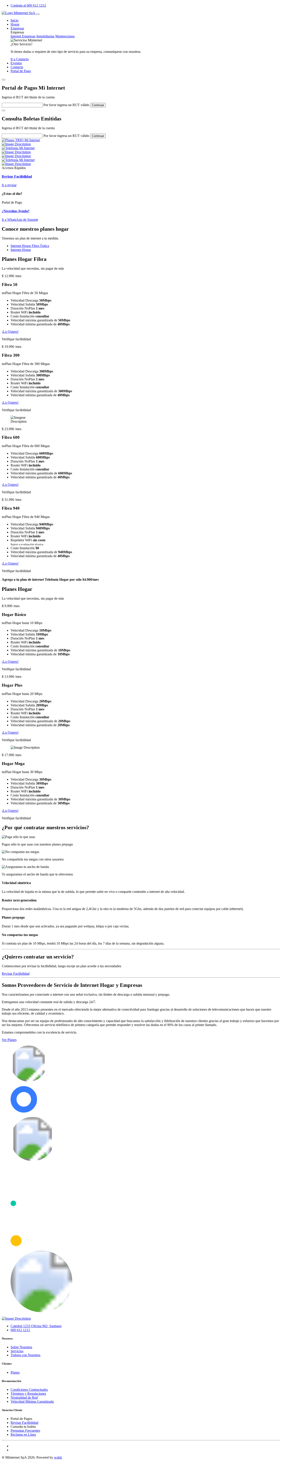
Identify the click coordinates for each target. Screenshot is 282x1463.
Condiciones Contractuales (29, 1389)
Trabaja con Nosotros (25, 1355)
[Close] (3, 79)
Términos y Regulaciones (28, 1393)
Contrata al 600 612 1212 (28, 5)
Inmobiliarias (45, 36)
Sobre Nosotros (21, 1347)
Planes (15, 1372)
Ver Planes (9, 1040)
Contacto (17, 67)
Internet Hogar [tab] (21, 250)
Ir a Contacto (20, 59)
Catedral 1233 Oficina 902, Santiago (36, 1326)
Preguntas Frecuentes (25, 1430)
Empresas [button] (17, 28)
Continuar (98, 105)
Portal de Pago (21, 71)
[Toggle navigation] (38, 14)
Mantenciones (65, 36)
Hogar (15, 24)
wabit (58, 1457)
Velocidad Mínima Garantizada (32, 1401)
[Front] (19, 13)
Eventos (16, 63)
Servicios (17, 1351)
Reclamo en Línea (23, 1434)
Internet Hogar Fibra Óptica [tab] (30, 246)
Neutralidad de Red (24, 1397)
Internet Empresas (23, 36)
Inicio (15, 20)
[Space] (16, 1318)
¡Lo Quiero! (10, 332)
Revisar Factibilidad (16, 973)
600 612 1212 (20, 1330)
